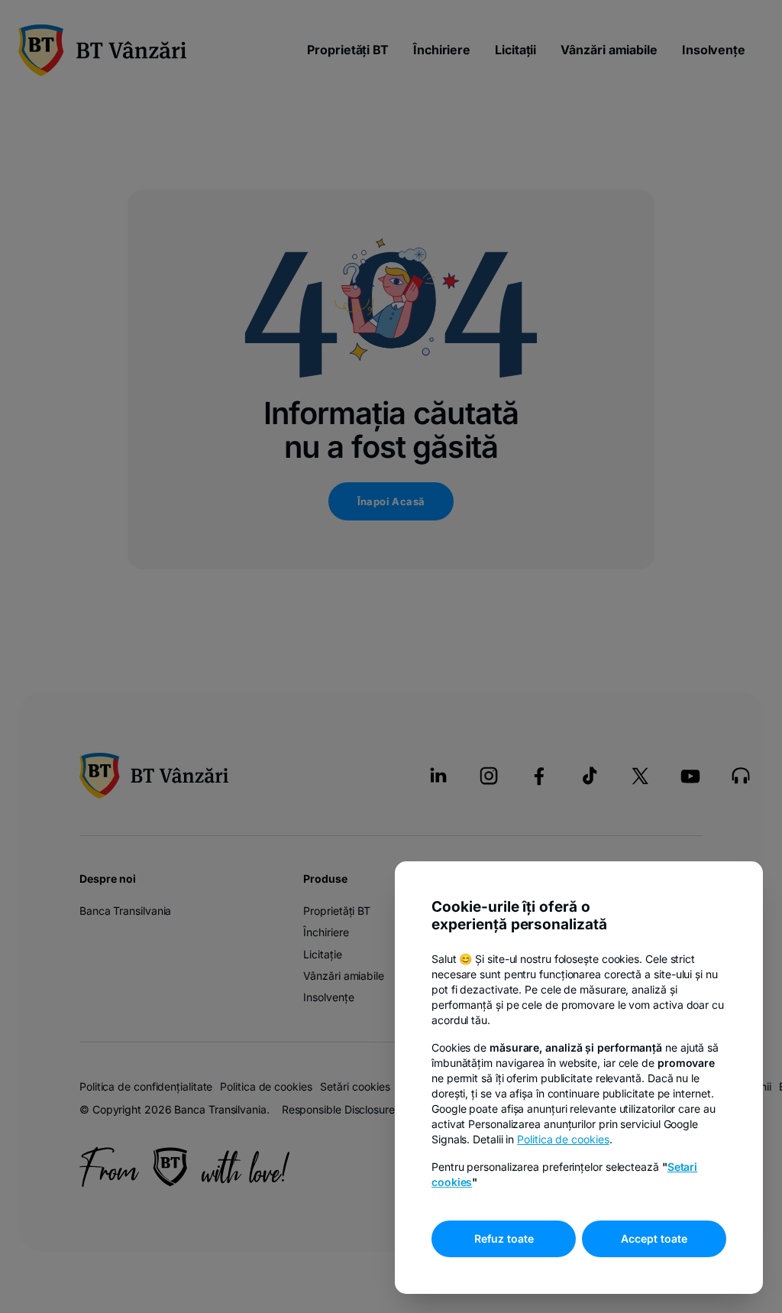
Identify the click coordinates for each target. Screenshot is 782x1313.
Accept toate (654, 1238)
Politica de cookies (563, 1139)
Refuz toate (504, 1238)
